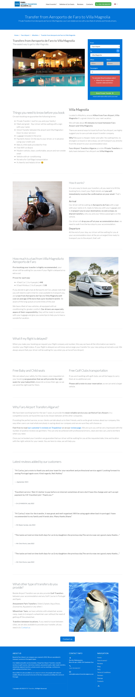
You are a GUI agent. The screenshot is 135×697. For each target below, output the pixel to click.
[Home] (26, 4)
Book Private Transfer (104, 93)
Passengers (94, 68)
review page (76, 427)
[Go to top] (98, 686)
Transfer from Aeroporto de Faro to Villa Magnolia (58, 35)
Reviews (80, 4)
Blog (99, 666)
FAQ (98, 669)
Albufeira (35, 35)
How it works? (51, 4)
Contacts (89, 4)
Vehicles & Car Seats (66, 4)
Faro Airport (25, 35)
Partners (100, 675)
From (92, 43)
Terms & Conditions (104, 672)
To (91, 51)
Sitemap (100, 678)
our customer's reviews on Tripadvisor (45, 427)
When (92, 60)
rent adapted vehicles (39, 673)
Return (109, 60)
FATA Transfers (29, 688)
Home (16, 35)
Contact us (25, 627)
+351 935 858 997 (104, 4)
